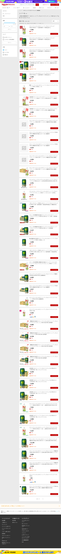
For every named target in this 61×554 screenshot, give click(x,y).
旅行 (35, 7)
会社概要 (3, 520)
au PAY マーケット (25, 534)
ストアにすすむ (54, 33)
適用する (9, 29)
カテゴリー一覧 (5, 7)
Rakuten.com (4, 540)
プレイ (50, 7)
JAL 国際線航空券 (25, 540)
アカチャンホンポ (25, 530)
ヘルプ (57, 7)
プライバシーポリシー (6, 535)
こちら (57, 511)
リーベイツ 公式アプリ (6, 526)
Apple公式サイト (25, 528)
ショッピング (26, 7)
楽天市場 (14, 520)
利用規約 (3, 533)
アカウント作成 (54, 4)
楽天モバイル (14, 522)
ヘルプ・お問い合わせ (6, 531)
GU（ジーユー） (25, 523)
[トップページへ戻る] (8, 4)
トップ (20, 10)
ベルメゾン (24, 532)
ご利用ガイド (4, 522)
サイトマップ (4, 524)
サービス (42, 7)
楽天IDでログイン (46, 4)
